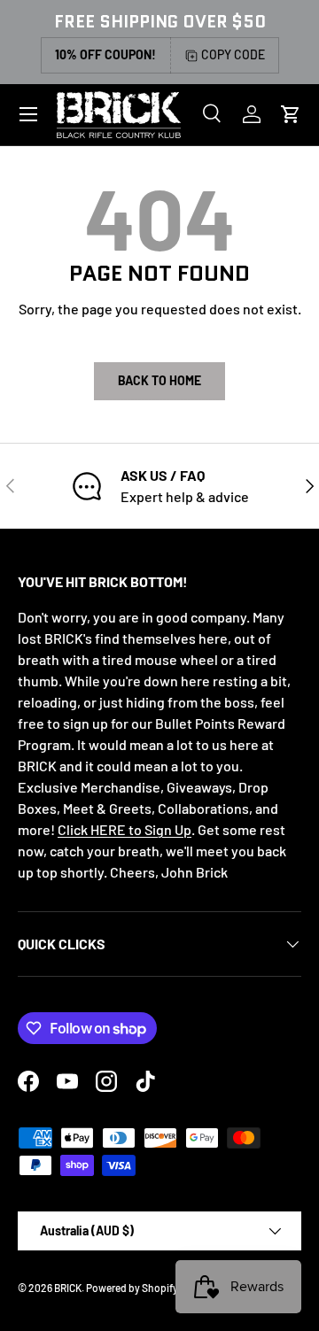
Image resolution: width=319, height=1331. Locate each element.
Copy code (233, 54)
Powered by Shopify (132, 1287)
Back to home (159, 380)
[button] (290, 114)
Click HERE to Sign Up (124, 829)
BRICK (68, 1287)
